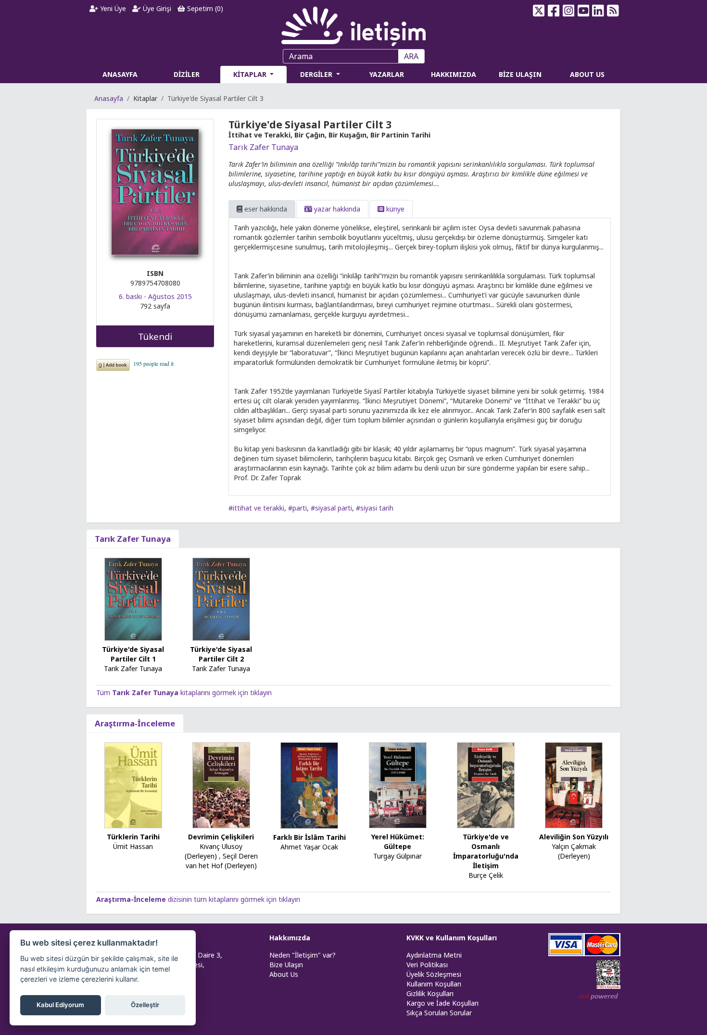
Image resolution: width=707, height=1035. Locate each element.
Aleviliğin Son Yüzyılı (573, 836)
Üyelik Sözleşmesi (433, 974)
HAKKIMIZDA (453, 74)
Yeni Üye (112, 8)
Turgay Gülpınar (397, 855)
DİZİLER (187, 74)
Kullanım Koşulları (433, 983)
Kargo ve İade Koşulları (442, 1003)
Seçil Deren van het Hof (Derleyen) (222, 860)
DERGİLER (317, 74)
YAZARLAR (386, 74)
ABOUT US (587, 74)
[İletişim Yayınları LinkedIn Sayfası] (598, 10)
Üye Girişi (156, 8)
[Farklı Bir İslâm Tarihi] (309, 784)
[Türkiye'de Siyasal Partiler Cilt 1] (133, 598)
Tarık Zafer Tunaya (263, 147)
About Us (283, 974)
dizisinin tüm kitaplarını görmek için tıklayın (198, 899)
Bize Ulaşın (286, 964)
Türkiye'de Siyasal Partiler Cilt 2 (221, 654)
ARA (411, 56)
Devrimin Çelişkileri (221, 836)
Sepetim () (204, 8)
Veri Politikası (427, 964)
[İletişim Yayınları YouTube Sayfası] (583, 10)
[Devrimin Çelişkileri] (221, 784)
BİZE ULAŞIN (520, 74)
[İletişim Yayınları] (353, 23)
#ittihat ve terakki (256, 507)
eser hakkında (264, 208)
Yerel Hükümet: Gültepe (397, 841)
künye (394, 208)
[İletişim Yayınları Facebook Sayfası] (553, 10)
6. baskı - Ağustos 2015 (155, 296)
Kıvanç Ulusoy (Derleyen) (214, 851)
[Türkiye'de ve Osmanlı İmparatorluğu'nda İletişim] (486, 784)
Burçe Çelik (485, 875)
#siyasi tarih (374, 507)
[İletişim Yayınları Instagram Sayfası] (568, 10)
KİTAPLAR (250, 74)
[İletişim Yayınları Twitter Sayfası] (538, 10)
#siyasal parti (331, 507)
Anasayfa (108, 98)
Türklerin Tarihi (133, 836)
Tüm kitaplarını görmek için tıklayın (184, 692)
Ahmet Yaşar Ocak (309, 846)
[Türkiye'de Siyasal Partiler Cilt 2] (221, 598)
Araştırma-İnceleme (135, 723)
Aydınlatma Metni (434, 955)
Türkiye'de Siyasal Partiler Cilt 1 (133, 654)
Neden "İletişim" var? (302, 955)
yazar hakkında (336, 208)
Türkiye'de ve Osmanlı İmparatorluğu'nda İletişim (485, 851)
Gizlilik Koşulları (430, 993)
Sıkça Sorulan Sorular (439, 1012)
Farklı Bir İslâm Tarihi (309, 837)
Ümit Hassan (133, 846)
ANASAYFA (120, 74)
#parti (297, 507)
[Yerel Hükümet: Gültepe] (398, 784)
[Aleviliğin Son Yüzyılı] (574, 784)
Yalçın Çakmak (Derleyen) (574, 851)
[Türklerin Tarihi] (133, 784)
